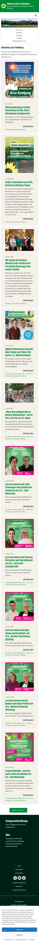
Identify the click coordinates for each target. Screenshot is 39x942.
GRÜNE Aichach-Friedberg (18, 4)
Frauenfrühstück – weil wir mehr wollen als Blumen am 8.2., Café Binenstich (18, 774)
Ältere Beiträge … (18, 810)
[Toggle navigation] (36, 15)
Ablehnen (19, 935)
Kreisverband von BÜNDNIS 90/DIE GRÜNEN (20, 7)
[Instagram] (15, 878)
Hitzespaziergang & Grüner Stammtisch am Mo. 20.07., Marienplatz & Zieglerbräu (17, 110)
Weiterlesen (28, 126)
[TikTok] (24, 878)
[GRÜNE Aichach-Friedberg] (3, 6)
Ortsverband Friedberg (19, 129)
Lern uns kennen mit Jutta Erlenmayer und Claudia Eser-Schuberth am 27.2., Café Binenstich (19, 489)
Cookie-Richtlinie (9, 939)
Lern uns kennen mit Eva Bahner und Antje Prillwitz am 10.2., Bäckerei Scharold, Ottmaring (19, 705)
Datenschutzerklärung (21, 939)
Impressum (32, 939)
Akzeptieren (19, 930)
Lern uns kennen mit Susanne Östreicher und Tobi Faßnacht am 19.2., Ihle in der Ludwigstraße (19, 562)
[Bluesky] (19, 878)
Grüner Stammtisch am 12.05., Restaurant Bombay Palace (19, 184)
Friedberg (8, 129)
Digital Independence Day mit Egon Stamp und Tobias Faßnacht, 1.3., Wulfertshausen (19, 352)
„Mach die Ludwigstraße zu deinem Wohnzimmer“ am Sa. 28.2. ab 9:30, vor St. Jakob (19, 414)
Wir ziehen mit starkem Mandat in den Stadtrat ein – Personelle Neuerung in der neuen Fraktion (18, 265)
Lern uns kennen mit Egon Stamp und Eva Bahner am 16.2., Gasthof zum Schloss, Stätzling (18, 635)
